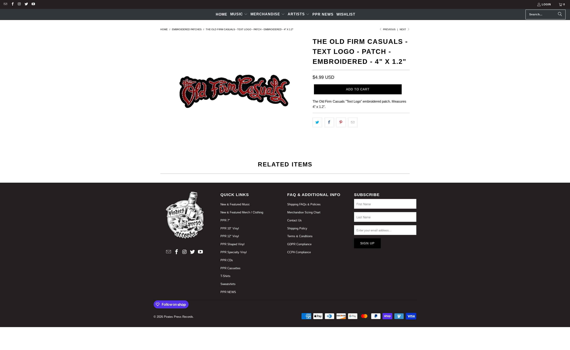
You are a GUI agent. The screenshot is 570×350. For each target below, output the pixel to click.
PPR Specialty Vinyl (233, 252)
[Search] (560, 14)
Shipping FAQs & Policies (304, 204)
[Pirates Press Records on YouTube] (33, 4)
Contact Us (294, 220)
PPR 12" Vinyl (229, 236)
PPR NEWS (228, 292)
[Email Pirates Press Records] (5, 4)
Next (403, 29)
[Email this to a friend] (353, 122)
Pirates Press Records (178, 316)
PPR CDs (226, 260)
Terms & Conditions (300, 236)
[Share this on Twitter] (317, 122)
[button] (239, 14)
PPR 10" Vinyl (229, 228)
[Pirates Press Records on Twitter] (26, 4)
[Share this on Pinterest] (341, 122)
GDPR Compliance (299, 244)
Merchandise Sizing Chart (303, 212)
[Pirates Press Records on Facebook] (12, 4)
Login (546, 4)
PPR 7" (225, 220)
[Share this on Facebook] (329, 122)
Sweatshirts (228, 284)
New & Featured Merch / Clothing (241, 212)
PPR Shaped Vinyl (232, 244)
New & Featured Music (235, 204)
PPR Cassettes (230, 268)
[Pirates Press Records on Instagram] (19, 4)
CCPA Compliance (299, 252)
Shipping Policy (297, 228)
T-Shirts (225, 276)
